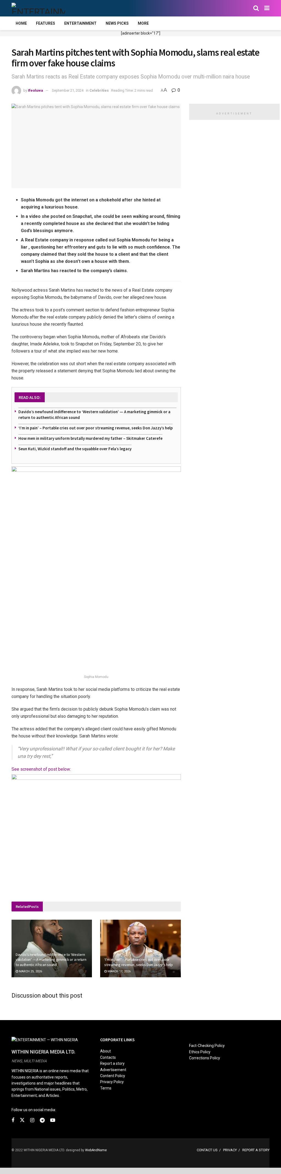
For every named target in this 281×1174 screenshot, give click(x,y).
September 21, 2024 (67, 90)
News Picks (117, 23)
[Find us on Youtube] (52, 1120)
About (105, 1051)
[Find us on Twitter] (22, 1120)
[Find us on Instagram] (32, 1120)
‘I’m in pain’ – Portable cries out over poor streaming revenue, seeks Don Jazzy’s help (95, 427)
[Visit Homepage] (38, 8)
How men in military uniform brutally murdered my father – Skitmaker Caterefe (90, 438)
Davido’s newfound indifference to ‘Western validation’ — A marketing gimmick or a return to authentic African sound (51, 959)
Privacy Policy (112, 1082)
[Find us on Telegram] (42, 1120)
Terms (105, 1088)
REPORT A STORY (255, 1150)
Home (21, 23)
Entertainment (80, 23)
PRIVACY (230, 1150)
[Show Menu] (266, 8)
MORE (143, 23)
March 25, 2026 (30, 971)
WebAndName (96, 1150)
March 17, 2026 (119, 971)
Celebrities (99, 90)
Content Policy (112, 1076)
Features (45, 23)
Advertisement (113, 1070)
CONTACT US (207, 1150)
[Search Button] (256, 8)
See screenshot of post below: (41, 769)
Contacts (108, 1057)
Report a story (112, 1063)
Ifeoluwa (35, 90)
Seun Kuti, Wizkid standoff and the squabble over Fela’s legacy (74, 448)
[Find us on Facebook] (13, 1120)
